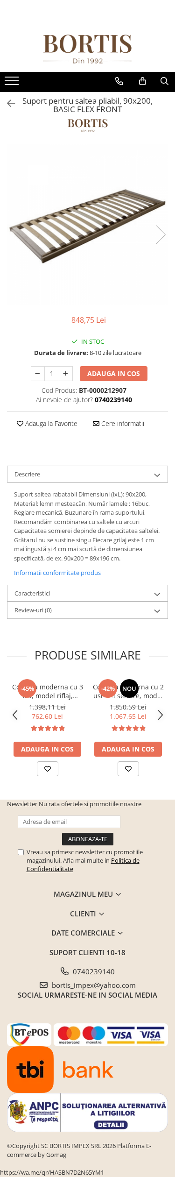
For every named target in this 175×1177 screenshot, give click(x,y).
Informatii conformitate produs (57, 572)
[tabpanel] (87, 224)
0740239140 (93, 971)
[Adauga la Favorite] (47, 768)
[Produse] (13, 84)
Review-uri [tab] (33, 610)
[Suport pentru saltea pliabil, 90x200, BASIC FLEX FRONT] (87, 224)
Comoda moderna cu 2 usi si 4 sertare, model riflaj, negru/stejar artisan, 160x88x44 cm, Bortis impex (128, 691)
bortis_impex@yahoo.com (93, 985)
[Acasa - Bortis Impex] (87, 49)
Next (160, 234)
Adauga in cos (113, 373)
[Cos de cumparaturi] (143, 81)
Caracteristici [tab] (32, 593)
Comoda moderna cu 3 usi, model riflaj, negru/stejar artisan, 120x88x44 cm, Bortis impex (47, 691)
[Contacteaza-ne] (119, 81)
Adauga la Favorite (50, 423)
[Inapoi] (7, 103)
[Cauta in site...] (164, 81)
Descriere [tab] (27, 474)
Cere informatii (121, 423)
